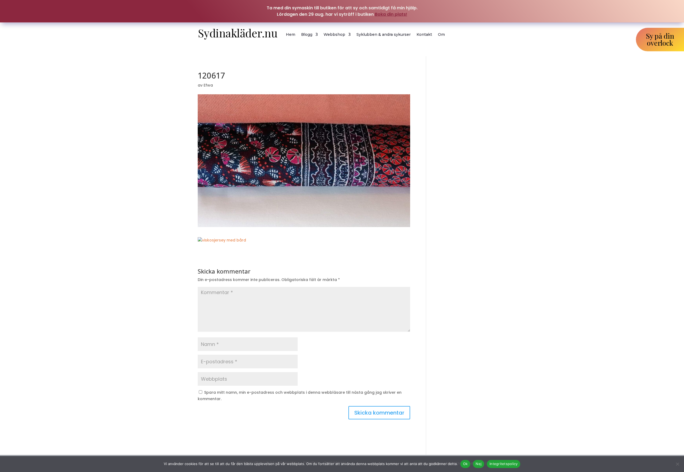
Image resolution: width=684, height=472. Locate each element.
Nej (478, 464)
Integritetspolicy (503, 464)
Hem (290, 34)
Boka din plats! (391, 14)
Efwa (208, 85)
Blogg (306, 34)
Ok (465, 464)
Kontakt (424, 34)
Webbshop (334, 34)
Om (441, 34)
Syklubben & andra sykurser (383, 34)
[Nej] (677, 464)
